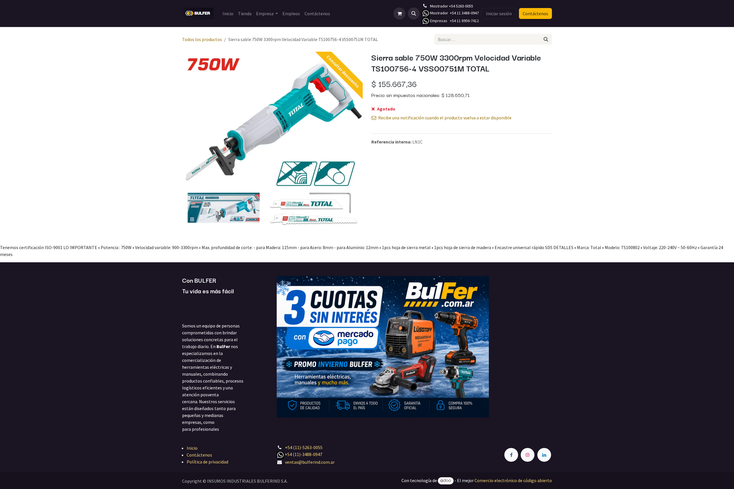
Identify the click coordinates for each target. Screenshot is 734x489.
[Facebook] (511, 455)
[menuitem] (228, 13)
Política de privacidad (207, 462)
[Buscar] (546, 39)
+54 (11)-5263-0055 (304, 447)
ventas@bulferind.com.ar (310, 462)
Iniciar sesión (499, 13)
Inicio (192, 448)
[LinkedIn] (544, 455)
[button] (414, 13)
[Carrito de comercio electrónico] (399, 13)
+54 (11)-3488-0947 (303, 454)
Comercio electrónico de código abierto (513, 480)
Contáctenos (535, 13)
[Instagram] (527, 455)
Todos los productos (202, 39)
